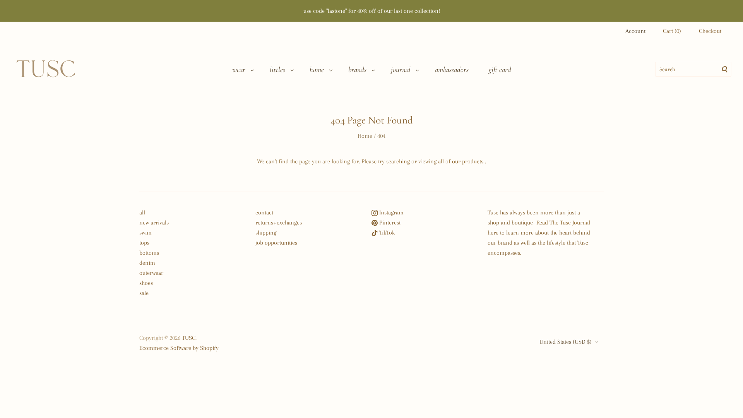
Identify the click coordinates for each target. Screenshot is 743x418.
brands (357, 69)
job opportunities (276, 242)
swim (145, 232)
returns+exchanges (278, 222)
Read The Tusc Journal (563, 222)
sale (144, 293)
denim (147, 262)
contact (264, 212)
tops (144, 242)
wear (238, 69)
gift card (500, 69)
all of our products (460, 161)
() (672, 30)
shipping (265, 232)
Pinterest (389, 222)
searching (398, 161)
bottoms (149, 252)
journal (401, 69)
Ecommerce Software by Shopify (179, 347)
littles (277, 69)
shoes (146, 282)
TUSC (188, 337)
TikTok (386, 232)
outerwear (151, 272)
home (317, 69)
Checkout (710, 30)
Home (365, 135)
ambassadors (452, 69)
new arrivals (154, 222)
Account (635, 30)
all (142, 212)
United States (565, 341)
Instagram (391, 212)
